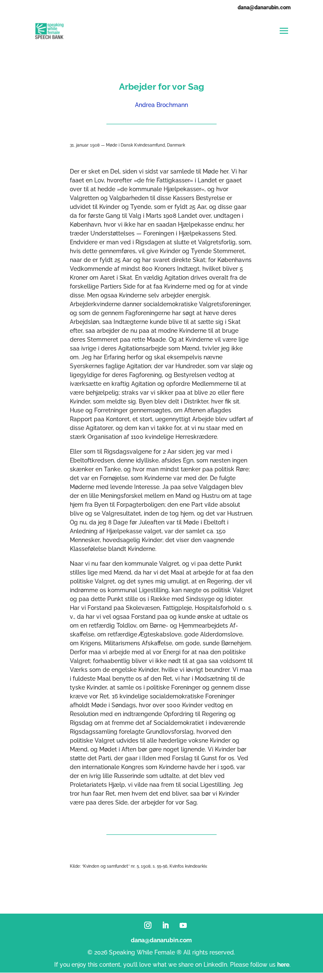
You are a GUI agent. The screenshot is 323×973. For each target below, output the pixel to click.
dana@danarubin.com (161, 940)
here (283, 964)
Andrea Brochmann (161, 105)
